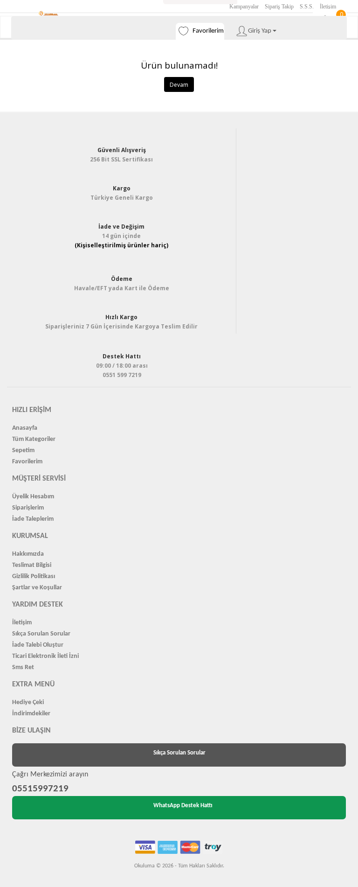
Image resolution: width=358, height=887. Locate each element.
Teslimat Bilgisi (31, 565)
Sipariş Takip (279, 6)
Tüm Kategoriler (33, 439)
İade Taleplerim (33, 519)
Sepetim (23, 450)
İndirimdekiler (31, 713)
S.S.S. (307, 6)
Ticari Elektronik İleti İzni (45, 656)
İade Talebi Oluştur (37, 645)
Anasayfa (24, 428)
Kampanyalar (244, 6)
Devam (179, 85)
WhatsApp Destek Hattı (183, 806)
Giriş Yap (260, 31)
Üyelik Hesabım (33, 496)
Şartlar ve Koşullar (37, 587)
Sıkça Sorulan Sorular (41, 633)
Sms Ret (23, 667)
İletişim (328, 6)
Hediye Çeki (28, 702)
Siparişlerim (28, 507)
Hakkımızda (28, 554)
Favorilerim (27, 461)
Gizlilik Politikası (33, 576)
